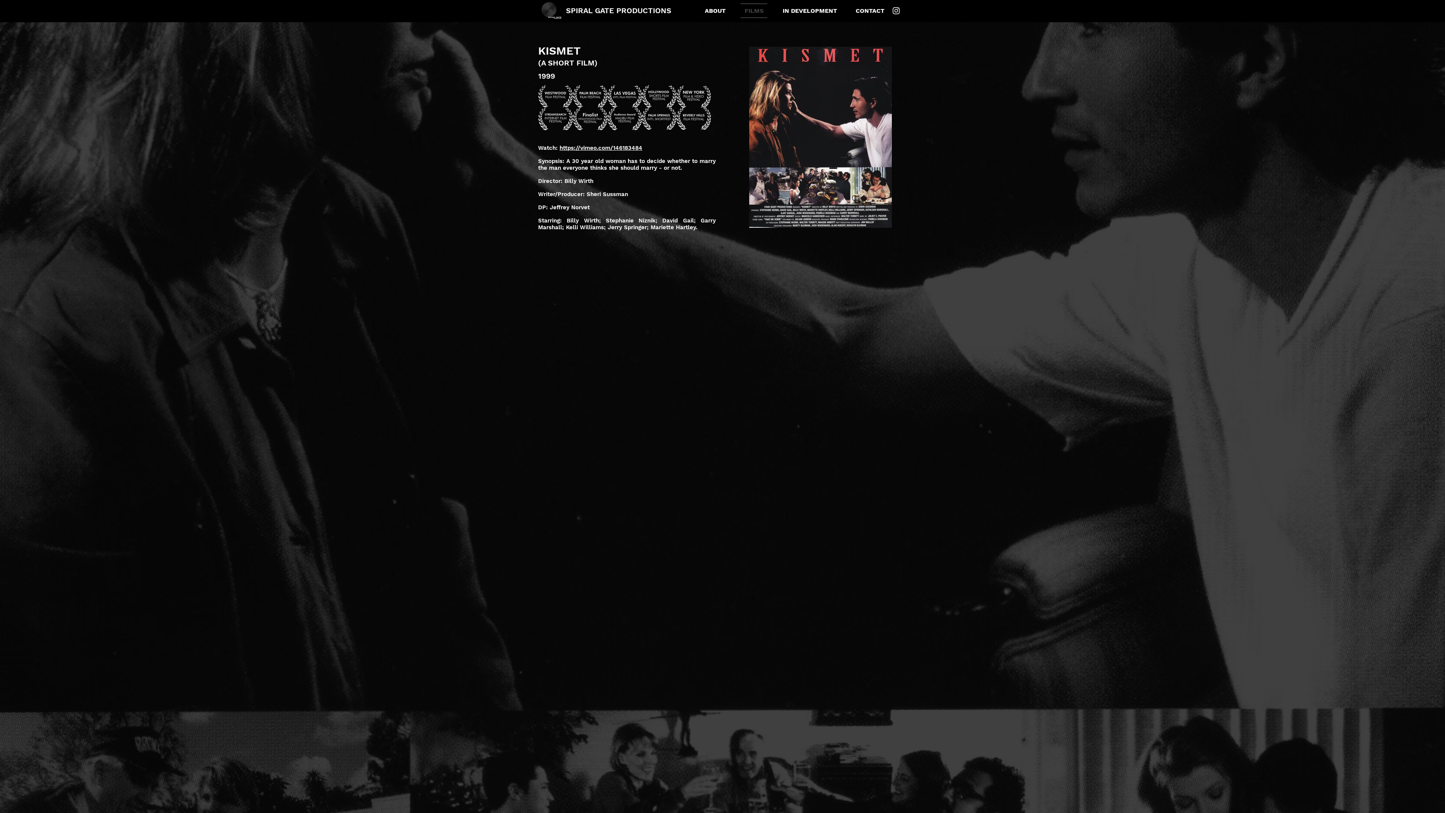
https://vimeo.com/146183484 (601, 148)
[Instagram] (896, 10)
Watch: (549, 148)
